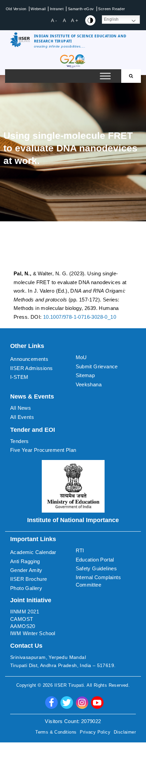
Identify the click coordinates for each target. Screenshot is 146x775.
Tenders (19, 441)
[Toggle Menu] (105, 76)
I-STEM (19, 377)
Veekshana (89, 384)
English (111, 19)
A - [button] (54, 20)
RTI (80, 550)
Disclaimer (125, 732)
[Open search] (131, 76)
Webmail (38, 9)
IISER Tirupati (69, 685)
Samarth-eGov (81, 9)
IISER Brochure (28, 579)
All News (20, 408)
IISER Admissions (31, 368)
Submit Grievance (97, 366)
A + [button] (74, 20)
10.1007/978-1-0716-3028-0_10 (79, 317)
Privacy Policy (95, 732)
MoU (81, 357)
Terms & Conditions (55, 732)
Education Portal (95, 559)
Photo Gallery (26, 588)
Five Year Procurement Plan (43, 450)
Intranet (56, 9)
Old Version (16, 9)
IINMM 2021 (24, 611)
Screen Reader (111, 9)
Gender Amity (26, 570)
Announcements (29, 359)
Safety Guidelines (96, 568)
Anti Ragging (25, 561)
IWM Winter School (32, 633)
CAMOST (21, 619)
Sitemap (85, 375)
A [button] (64, 20)
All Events (22, 417)
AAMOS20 (22, 626)
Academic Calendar (33, 552)
